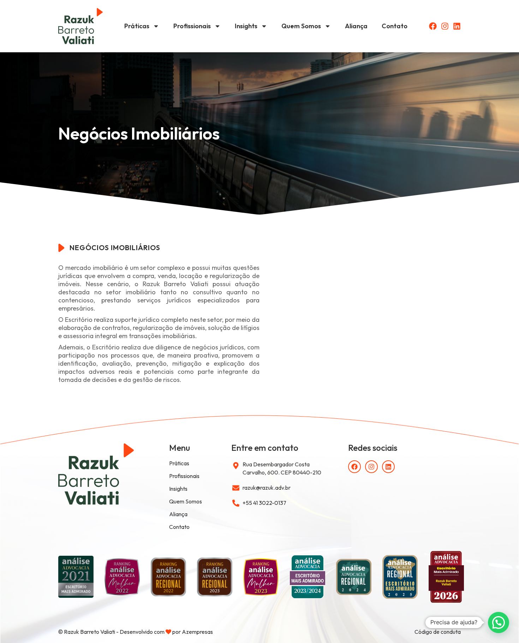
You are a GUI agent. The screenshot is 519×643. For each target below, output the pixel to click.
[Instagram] (445, 26)
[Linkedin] (457, 26)
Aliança (356, 26)
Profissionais (192, 26)
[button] (498, 622)
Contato (394, 26)
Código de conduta (437, 631)
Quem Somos (301, 26)
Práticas (136, 26)
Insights (246, 26)
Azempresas (197, 631)
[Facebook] (433, 26)
